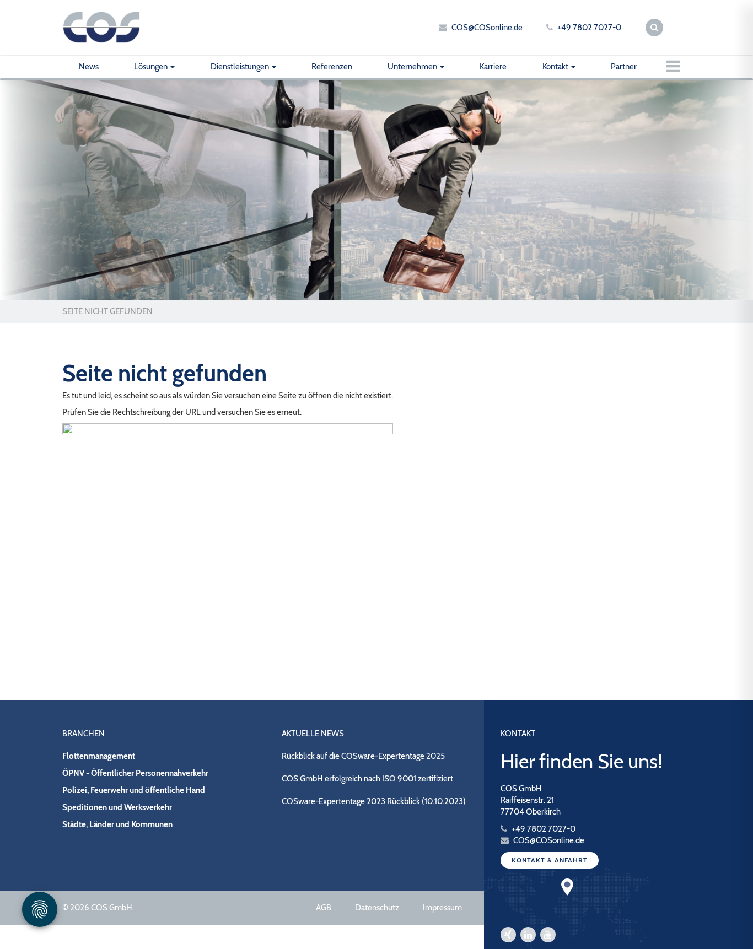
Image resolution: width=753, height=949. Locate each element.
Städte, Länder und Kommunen (117, 824)
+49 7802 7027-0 (589, 28)
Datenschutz (377, 908)
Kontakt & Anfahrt (550, 860)
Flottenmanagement (98, 756)
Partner (624, 67)
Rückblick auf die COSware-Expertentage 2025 (363, 756)
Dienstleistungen (241, 67)
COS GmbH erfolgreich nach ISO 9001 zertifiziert (367, 779)
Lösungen (151, 67)
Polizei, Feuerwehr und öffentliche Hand (133, 790)
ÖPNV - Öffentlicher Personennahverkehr (135, 773)
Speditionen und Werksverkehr (117, 807)
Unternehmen (413, 67)
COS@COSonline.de (487, 28)
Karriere (493, 67)
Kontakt (556, 67)
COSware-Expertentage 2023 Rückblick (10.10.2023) (374, 801)
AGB (323, 908)
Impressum (442, 908)
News (89, 67)
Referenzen (331, 67)
